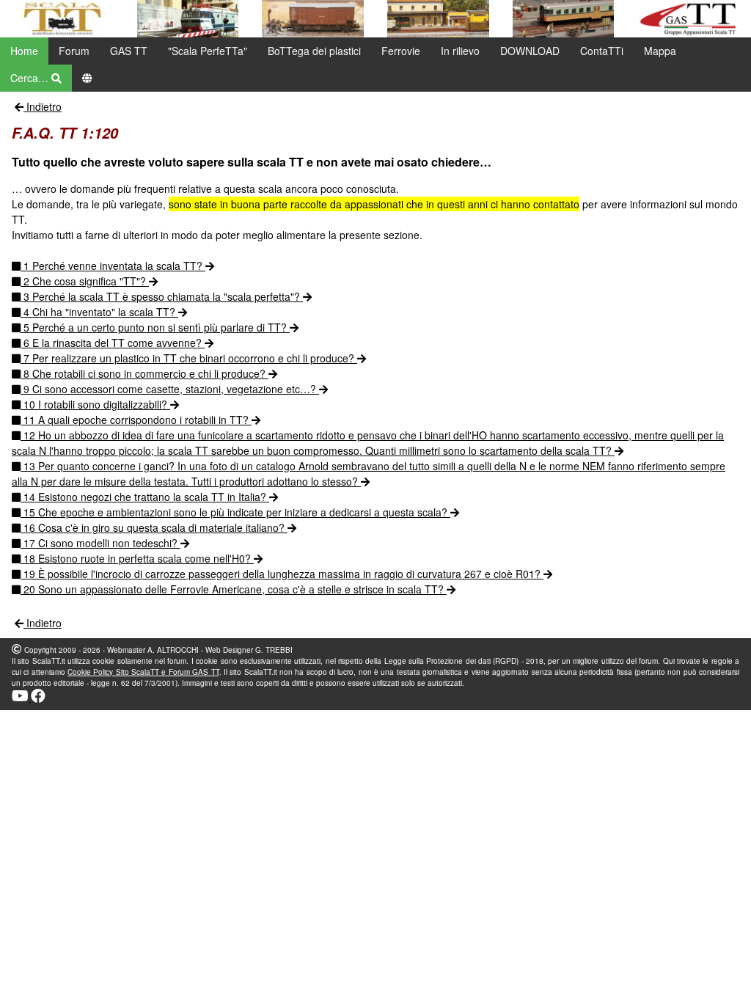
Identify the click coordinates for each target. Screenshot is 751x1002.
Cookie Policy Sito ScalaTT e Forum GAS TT (143, 672)
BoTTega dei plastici (314, 50)
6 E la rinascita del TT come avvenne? (113, 342)
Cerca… (30, 77)
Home (24, 50)
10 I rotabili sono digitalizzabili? (95, 404)
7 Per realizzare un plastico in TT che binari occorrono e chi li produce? (189, 358)
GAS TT (128, 50)
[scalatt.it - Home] (63, 18)
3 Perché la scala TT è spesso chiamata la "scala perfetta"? (162, 296)
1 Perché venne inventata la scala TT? (113, 265)
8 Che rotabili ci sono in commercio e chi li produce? (144, 373)
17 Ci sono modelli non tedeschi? (100, 542)
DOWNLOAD (530, 50)
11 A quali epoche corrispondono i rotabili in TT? (136, 419)
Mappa (660, 50)
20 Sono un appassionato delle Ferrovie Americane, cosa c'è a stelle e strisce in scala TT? (234, 589)
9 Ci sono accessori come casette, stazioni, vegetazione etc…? (170, 388)
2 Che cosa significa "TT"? (85, 281)
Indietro (42, 106)
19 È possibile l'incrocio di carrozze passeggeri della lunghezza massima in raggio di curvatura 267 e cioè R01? (282, 573)
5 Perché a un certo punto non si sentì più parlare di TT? (155, 327)
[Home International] (87, 78)
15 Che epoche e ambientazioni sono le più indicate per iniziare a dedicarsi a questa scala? (235, 512)
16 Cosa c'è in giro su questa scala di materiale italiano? (154, 527)
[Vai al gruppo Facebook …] (38, 698)
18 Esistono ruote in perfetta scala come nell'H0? (137, 558)
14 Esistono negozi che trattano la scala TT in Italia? (145, 496)
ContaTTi (601, 50)
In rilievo (460, 50)
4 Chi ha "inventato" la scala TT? (99, 311)
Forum (74, 50)
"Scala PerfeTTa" (207, 50)
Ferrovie (400, 50)
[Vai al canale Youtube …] (21, 698)
